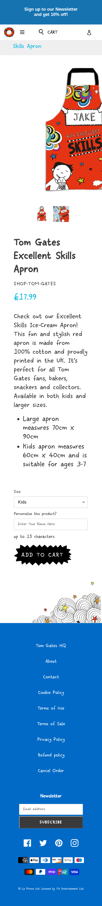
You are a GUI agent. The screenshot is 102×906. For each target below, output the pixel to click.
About (51, 661)
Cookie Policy (51, 692)
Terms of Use (51, 708)
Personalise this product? (35, 514)
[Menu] (22, 31)
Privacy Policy (51, 739)
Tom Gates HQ (51, 645)
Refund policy (51, 755)
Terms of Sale (51, 724)
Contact (51, 677)
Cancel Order (51, 770)
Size (17, 491)
